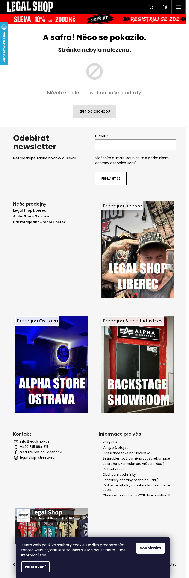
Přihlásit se (110, 178)
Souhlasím (150, 548)
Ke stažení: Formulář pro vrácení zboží (133, 463)
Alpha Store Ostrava (31, 216)
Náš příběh (111, 442)
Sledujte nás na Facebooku (41, 452)
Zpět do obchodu (94, 111)
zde (43, 555)
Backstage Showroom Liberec (39, 222)
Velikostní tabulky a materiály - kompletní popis (136, 487)
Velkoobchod (113, 469)
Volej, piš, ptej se (116, 447)
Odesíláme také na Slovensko (126, 453)
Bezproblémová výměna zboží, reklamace (136, 458)
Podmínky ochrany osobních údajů (131, 480)
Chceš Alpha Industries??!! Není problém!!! (136, 495)
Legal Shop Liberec (29, 210)
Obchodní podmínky (119, 474)
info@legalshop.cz (34, 441)
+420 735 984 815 (34, 446)
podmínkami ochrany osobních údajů (132, 160)
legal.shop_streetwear (38, 457)
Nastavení (35, 566)
